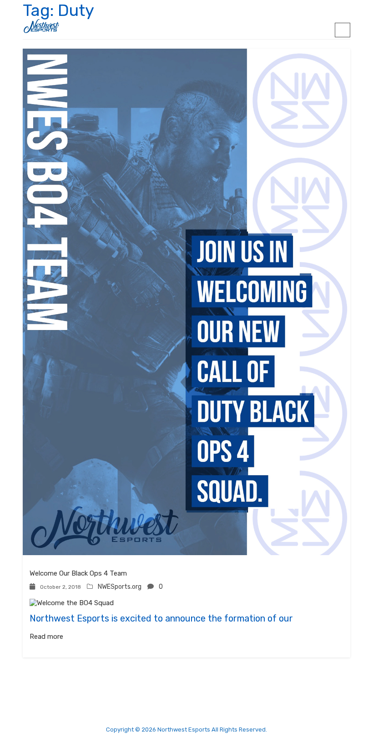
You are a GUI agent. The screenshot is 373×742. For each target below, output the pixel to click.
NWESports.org (119, 587)
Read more (46, 636)
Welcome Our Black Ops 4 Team (78, 573)
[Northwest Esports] (41, 26)
